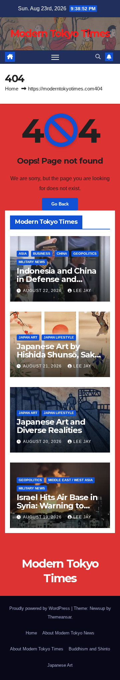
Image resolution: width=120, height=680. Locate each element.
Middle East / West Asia (70, 480)
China (62, 253)
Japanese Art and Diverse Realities (51, 426)
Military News (32, 262)
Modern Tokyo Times (60, 33)
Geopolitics (85, 253)
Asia (23, 253)
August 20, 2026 (43, 441)
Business (41, 253)
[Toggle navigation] (55, 57)
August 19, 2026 (43, 517)
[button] (98, 57)
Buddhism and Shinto (89, 648)
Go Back (60, 204)
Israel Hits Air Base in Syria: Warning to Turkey (57, 505)
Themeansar (59, 616)
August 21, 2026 (43, 366)
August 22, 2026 (43, 290)
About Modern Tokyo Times (36, 648)
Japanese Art (60, 665)
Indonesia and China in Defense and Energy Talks (56, 279)
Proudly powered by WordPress (40, 608)
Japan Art (28, 337)
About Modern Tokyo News (68, 632)
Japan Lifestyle (59, 337)
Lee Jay (82, 290)
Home (11, 88)
